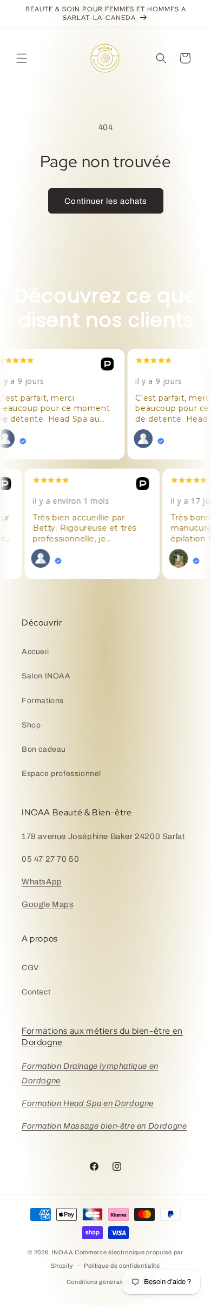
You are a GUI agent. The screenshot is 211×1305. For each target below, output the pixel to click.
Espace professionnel (61, 774)
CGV (30, 968)
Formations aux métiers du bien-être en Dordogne (102, 1036)
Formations (43, 701)
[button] (22, 58)
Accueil (35, 652)
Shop (31, 725)
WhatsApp (42, 881)
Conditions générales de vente (111, 1282)
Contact (36, 992)
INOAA (63, 1252)
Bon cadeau (44, 749)
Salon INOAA (46, 676)
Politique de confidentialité (122, 1265)
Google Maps (48, 904)
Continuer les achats (105, 201)
